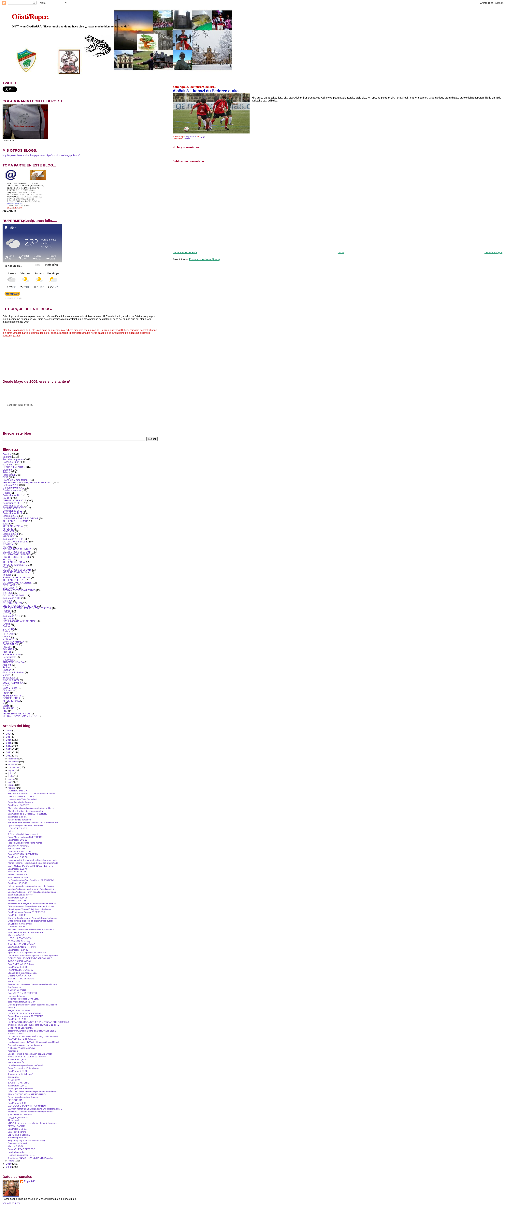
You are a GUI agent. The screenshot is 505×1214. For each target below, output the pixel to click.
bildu (5, 685)
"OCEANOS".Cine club (19, 941)
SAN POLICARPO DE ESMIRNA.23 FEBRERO (30, 866)
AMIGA (11, 1007)
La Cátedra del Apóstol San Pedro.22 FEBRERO (31, 880)
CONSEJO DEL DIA (17, 790)
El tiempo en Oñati (13, 297)
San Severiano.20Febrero (20, 895)
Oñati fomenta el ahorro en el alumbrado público (30, 921)
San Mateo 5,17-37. (17, 1019)
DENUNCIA (9, 585)
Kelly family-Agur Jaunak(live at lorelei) (26, 1140)
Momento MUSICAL (13, 487)
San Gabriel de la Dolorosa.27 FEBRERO (28, 814)
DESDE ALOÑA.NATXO (19, 975)
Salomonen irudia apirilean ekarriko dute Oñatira (31, 886)
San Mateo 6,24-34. (17, 817)
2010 (9, 1163)
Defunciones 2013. (13, 503)
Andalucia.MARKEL (17, 900)
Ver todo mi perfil (12, 1203)
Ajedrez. (7, 664)
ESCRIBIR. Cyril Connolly (20, 924)
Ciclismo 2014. (11, 534)
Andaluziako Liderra (17, 874)
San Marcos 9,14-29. (18, 897)
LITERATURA (10, 587)
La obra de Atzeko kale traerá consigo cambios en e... (33, 1036)
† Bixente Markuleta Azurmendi (22, 834)
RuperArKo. (30, 1181)
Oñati (5, 567)
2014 (9, 746)
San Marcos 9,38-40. (18, 869)
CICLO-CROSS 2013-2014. (17, 552)
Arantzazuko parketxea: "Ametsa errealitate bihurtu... (33, 984)
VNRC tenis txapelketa (19, 1135)
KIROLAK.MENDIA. (13, 526)
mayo (11, 779)
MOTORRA (9, 629)
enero (11, 1161)
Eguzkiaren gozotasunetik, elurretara (25, 825)
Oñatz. (6, 706)
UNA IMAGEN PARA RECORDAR (20, 518)
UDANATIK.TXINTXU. (18, 828)
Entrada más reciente (185, 252)
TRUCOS (8, 593)
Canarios (7, 600)
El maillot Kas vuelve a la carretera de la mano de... (32, 793)
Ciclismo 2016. (11, 485)
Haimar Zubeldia (15, 1033)
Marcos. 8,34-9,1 (16, 935)
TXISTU (7, 575)
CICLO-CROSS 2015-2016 (17, 569)
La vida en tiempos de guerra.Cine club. (27, 1065)
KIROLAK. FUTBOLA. (14, 562)
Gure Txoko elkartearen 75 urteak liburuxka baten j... (33, 918)
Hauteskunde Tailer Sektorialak (23, 799)
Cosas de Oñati (11, 462)
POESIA (7, 647)
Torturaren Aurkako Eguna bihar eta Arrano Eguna (32, 1031)
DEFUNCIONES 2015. (15, 500)
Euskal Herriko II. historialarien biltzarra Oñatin (30, 1054)
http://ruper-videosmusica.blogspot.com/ (24, 155)
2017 (9, 737)
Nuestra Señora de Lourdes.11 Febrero (27, 1056)
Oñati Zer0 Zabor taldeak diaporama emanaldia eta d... (34, 1091)
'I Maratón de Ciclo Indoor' (20, 1074)
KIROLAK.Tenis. (11, 700)
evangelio (8, 464)
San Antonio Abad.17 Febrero (22, 947)
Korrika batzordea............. (20, 1152)
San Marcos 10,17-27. (18, 805)
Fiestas (6, 492)
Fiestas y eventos (12, 490)
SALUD (7, 498)
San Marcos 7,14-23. (18, 1085)
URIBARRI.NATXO (17, 926)
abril (10, 782)
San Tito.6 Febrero (17, 1132)
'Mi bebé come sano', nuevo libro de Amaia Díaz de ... (33, 1025)
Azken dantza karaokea (19, 819)
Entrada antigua (493, 252)
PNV (5, 711)
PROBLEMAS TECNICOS (16, 713)
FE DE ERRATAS (12, 695)
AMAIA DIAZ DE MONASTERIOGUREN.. (28, 1094)
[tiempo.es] (12, 294)
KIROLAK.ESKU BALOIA (16, 572)
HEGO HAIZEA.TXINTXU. (20, 938)
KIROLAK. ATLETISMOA (15, 521)
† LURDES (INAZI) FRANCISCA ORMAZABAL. (30, 1158)
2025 (9, 730)
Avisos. (6, 472)
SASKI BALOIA (11, 644)
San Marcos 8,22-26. (18, 967)
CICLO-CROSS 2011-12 (16, 541)
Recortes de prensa (13, 459)
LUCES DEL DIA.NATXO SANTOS (24, 1013)
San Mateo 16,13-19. (18, 883)
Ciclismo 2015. (11, 516)
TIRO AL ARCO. (11, 680)
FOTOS (6, 623)
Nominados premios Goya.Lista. (23, 999)
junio (10, 776)
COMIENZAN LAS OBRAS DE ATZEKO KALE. (30, 958)
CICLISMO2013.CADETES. (17, 582)
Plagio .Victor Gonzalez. (19, 1010)
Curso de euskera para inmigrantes (25, 1045)
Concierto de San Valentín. (20, 1028)
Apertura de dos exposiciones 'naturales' (27, 952)
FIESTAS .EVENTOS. (14, 467)
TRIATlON (8, 544)
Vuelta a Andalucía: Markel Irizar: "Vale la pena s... (32, 889)
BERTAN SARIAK (16, 1126)
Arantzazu (13, 1051)
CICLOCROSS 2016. (14, 595)
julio (10, 773)
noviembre (13, 761)
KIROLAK (8, 536)
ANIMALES (9, 618)
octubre (12, 764)
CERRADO (9, 634)
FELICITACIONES (12, 603)
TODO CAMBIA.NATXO (19, 961)
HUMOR (7, 611)
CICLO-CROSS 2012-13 (16, 557)
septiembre (14, 767)
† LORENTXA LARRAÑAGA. (22, 944)
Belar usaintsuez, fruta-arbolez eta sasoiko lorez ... (32, 906)
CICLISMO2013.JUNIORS (17, 554)
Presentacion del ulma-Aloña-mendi (25, 843)
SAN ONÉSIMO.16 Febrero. (21, 964)
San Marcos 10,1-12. (18, 840)
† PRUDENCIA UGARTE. (20, 1114)
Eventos (186, 139)
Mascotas (8, 659)
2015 (9, 743)
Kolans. (11, 831)
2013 (9, 749)
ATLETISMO (14, 1080)
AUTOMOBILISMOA (13, 662)
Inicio (341, 252)
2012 (9, 752)
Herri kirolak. (9, 657)
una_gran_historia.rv (18, 1117)
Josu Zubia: (13, 1077)
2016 (9, 740)
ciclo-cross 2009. (12, 598)
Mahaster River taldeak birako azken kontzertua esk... (34, 822)
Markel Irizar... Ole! (17, 848)
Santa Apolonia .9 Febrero (20, 1088)
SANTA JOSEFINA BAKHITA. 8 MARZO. (27, 1106)
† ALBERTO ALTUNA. (18, 1083)
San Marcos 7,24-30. (18, 1071)
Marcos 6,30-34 (15, 1146)
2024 (9, 733)
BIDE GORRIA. (15, 1100)
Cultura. (7, 626)
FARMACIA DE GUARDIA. (16, 577)
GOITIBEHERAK (11, 698)
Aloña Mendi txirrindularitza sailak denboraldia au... (32, 808)
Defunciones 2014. (13, 495)
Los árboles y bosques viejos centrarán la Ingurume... (33, 955)
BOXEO (7, 652)
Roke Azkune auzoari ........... (22, 1155)
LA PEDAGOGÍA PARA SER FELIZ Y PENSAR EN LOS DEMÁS (38, 1022)
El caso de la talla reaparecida (22, 973)
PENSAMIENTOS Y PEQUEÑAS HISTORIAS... (27, 482)
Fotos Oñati (9, 475)
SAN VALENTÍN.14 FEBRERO (22, 993)
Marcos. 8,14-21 (16, 981)
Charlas (7, 670)
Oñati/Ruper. (30, 16)
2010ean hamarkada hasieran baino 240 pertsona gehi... (35, 1109)
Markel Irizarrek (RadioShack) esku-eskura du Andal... (34, 863)
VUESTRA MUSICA (13, 682)
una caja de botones (17, 996)
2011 (9, 755)
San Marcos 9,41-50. (18, 857)
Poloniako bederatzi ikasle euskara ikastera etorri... (32, 929)
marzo (11, 785)
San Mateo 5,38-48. (17, 915)
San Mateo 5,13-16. (17, 1129)
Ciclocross (8, 690)
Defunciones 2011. (13, 513)
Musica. (7, 675)
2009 (9, 1167)
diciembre (13, 758)
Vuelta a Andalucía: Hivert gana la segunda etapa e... (33, 892)
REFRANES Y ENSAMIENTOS (19, 590)
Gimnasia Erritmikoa (13, 672)
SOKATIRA (8, 649)
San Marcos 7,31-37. (18, 1059)
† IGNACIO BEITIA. (17, 990)
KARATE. (7, 546)
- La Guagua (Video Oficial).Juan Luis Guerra (29, 909)
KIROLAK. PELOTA (13, 580)
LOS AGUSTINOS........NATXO (22, 796)
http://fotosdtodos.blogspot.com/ (62, 155)
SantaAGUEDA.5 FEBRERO (21, 1149)
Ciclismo (7, 469)
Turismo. (7, 631)
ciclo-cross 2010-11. (13, 539)
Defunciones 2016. (13, 505)
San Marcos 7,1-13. (17, 1103)
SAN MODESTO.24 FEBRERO (23, 854)
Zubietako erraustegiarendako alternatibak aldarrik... (33, 903)
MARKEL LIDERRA (17, 871)
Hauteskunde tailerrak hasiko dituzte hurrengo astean (33, 860)
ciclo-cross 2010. (12, 616)
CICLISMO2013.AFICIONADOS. (20, 621)
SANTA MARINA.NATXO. (20, 877)
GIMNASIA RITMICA (13, 641)
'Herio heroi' (13, 1120)
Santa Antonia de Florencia (20, 802)
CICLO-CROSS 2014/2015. (17, 549)
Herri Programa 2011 (18, 1137)
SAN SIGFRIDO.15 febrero (21, 978)
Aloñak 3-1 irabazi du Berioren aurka (25, 811)
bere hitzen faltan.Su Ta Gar (21, 1002)
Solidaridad (9, 677)
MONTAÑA (8, 639)
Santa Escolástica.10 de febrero (23, 1068)
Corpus (6, 636)
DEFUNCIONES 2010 (14, 508)
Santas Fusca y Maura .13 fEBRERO (26, 1016)
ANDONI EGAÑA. (16, 1062)
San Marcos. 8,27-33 (18, 950)
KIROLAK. (8, 528)
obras (6, 523)
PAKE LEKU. (9, 708)
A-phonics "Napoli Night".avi (21, 1048)
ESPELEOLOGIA (12, 654)
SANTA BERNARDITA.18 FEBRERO (25, 932)
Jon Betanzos (14, 987)
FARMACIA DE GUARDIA (20, 970)
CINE (5, 477)
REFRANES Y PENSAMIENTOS (20, 716)
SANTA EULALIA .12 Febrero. (22, 1039)
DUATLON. (8, 531)
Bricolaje (7, 559)
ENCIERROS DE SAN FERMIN (19, 605)
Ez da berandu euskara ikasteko (23, 1097)
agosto (12, 770)
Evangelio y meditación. (15, 480)
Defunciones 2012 (12, 510)
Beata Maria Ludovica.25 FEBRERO (25, 837)
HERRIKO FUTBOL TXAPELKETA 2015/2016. (27, 608)
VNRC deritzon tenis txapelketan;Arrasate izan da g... (33, 1123)
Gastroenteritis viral (17, 1143)
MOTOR (7, 613)
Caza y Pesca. (10, 688)
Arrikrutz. (7, 667)
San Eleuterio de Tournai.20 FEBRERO (26, 912)
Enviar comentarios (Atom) (204, 259)
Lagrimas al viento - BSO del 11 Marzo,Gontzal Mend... (34, 1042)
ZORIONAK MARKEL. (18, 846)
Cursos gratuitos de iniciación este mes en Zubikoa (32, 1005)
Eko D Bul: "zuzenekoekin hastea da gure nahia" (31, 1111)
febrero (12, 788)
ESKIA (6, 693)
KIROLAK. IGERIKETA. (15, 564)
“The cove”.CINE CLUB (19, 851)
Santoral (7, 457)
